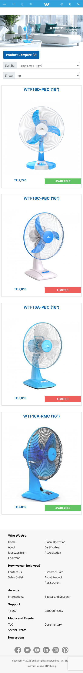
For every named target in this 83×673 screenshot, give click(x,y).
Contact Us (15, 572)
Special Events (17, 629)
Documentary (53, 624)
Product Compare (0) (21, 54)
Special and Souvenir (57, 596)
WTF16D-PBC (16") (41, 89)
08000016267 (54, 610)
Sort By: (10, 65)
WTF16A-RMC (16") (41, 416)
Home (12, 542)
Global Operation (55, 542)
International (16, 596)
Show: (9, 75)
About (11, 547)
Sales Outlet (15, 577)
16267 (12, 610)
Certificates (52, 547)
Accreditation (53, 552)
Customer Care (54, 572)
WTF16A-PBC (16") (41, 307)
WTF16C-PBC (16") (42, 198)
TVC (10, 624)
